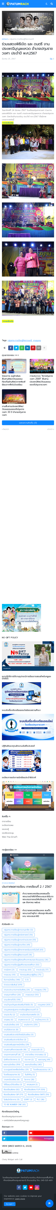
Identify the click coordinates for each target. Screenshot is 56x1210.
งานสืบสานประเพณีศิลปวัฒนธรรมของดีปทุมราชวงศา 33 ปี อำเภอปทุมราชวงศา (14, 410)
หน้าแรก (5, 39)
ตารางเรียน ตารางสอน (35, 1054)
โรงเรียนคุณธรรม (42, 1069)
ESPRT (28, 1099)
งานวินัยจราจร (11, 1029)
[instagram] (37, 1187)
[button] (3, 3)
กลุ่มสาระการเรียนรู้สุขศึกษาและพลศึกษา (21, 964)
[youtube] (41, 1133)
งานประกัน (9, 1014)
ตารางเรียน (6, 821)
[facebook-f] (14, 1133)
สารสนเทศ (32, 1084)
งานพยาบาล (24, 1019)
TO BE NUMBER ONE (15, 1104)
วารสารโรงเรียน (12, 1079)
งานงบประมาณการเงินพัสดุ (17, 989)
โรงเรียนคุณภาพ (12, 1074)
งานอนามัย (36, 1049)
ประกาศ (29, 1059)
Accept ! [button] (9, 1204)
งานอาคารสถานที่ (12, 1054)
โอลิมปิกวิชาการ (11, 1099)
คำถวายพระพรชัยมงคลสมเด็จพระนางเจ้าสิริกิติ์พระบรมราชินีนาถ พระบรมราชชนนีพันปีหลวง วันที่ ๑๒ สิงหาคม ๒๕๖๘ (38, 898)
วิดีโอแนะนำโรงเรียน (13, 1084)
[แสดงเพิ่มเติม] (44, 348)
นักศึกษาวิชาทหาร (12, 1059)
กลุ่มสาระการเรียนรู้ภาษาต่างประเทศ (20, 939)
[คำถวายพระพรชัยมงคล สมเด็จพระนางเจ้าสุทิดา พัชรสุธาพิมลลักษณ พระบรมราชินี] (11, 913)
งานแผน (8, 1019)
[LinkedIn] (27, 348)
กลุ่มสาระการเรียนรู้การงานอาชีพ (18, 929)
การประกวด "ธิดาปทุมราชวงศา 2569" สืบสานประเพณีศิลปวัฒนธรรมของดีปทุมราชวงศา (41, 380)
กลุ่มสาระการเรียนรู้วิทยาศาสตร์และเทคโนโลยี (23, 949)
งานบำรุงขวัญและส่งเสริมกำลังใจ (18, 1004)
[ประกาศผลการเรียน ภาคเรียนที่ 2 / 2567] (28, 866)
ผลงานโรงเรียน (33, 1064)
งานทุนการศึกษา (12, 994)
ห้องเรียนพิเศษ (12, 1089)
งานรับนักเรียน (11, 1024)
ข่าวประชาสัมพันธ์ (13, 984)
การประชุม (25, 969)
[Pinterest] (33, 348)
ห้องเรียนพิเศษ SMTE (38, 1094)
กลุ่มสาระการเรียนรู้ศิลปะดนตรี (22, 39)
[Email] (38, 348)
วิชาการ (29, 1079)
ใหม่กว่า (6, 429)
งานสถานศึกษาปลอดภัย (15, 1049)
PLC (40, 1099)
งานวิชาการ (31, 1024)
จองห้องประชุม (8, 833)
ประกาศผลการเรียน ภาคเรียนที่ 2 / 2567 (27, 887)
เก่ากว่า (50, 429)
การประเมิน (42, 969)
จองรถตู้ (5, 829)
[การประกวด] (42, 366)
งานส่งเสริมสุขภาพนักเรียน (16, 1044)
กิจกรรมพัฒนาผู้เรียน (30, 974)
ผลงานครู (44, 1059)
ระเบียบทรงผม (7, 825)
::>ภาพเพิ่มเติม (8, 122)
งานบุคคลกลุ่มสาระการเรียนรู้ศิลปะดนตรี (21, 1009)
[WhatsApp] (21, 348)
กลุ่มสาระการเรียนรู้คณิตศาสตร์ (18, 934)
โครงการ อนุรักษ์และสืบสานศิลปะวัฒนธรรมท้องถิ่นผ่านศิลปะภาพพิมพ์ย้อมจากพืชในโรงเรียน (13, 380)
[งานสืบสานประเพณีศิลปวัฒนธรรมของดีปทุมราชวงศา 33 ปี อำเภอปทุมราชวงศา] (14, 396)
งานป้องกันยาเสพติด (29, 1014)
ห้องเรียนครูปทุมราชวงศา (12, 1116)
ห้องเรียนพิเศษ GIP (13, 1094)
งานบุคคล (44, 1004)
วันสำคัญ (30, 1074)
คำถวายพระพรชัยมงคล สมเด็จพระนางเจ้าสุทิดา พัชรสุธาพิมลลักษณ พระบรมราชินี (38, 913)
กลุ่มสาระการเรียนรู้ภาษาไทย (17, 944)
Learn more (20, 1198)
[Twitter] (16, 348)
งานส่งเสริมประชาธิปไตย (15, 1039)
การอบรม (9, 974)
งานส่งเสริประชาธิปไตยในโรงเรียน (18, 1034)
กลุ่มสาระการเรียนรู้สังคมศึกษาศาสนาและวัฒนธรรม (26, 959)
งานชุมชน (37, 340)
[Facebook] (10, 348)
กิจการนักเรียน (12, 979)
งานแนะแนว (32, 994)
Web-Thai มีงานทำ (9, 837)
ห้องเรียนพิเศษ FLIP (34, 1089)
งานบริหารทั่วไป (12, 999)
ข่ (27, 979)
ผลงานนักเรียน (12, 1064)
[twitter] (14, 1138)
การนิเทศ (9, 969)
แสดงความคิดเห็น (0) (28, 422)
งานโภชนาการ (41, 1019)
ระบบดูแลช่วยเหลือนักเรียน (16, 1069)
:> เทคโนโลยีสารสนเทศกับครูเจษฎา (15, 1120)
